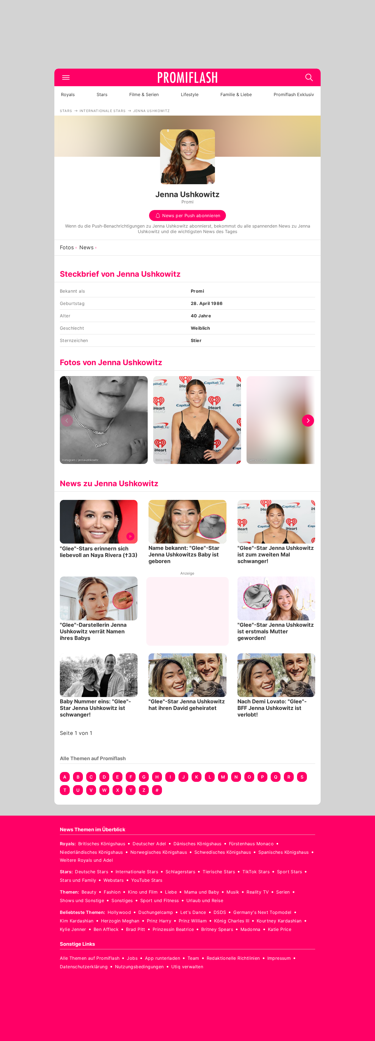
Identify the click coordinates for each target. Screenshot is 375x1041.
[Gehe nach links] (67, 421)
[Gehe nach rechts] (308, 421)
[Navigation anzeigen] (66, 77)
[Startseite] (187, 77)
